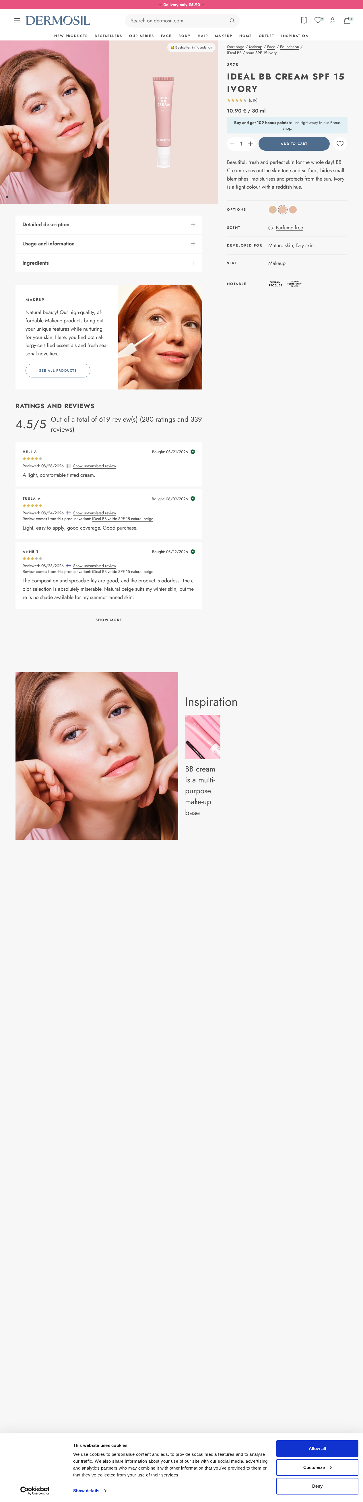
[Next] (163, 122)
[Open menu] (17, 20)
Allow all (317, 1448)
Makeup (277, 263)
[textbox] (241, 144)
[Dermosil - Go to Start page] (58, 20)
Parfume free (289, 227)
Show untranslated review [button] (94, 466)
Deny (317, 1486)
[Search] (232, 20)
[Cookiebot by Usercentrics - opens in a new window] (35, 1491)
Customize (314, 1467)
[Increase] (250, 144)
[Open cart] (347, 20)
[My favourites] (318, 20)
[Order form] (304, 20)
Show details (86, 1490)
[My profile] (332, 20)
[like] (340, 144)
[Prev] (54, 122)
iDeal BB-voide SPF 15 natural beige (122, 519)
